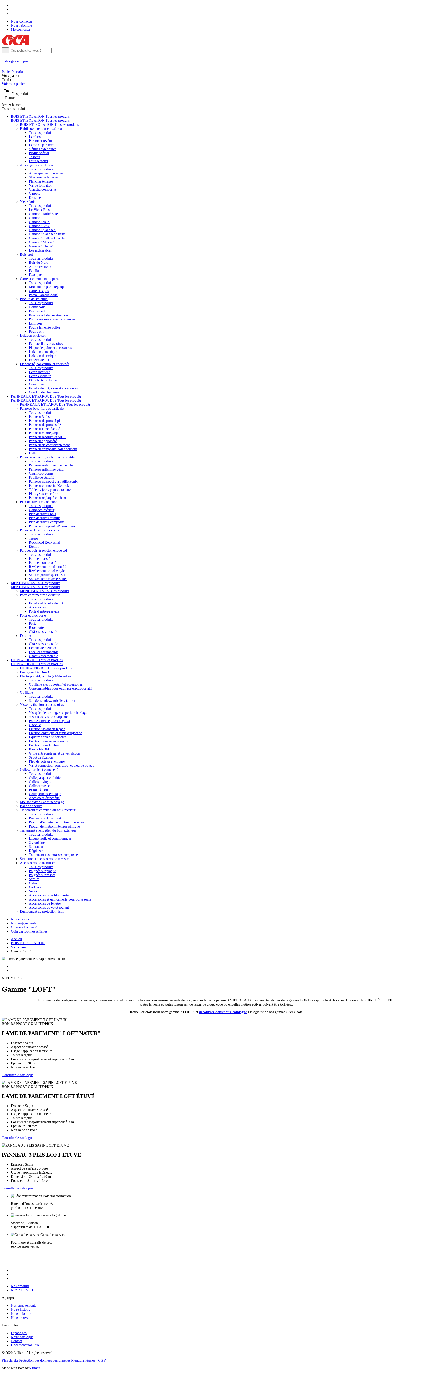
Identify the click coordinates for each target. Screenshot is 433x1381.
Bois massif (37, 311)
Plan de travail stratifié (44, 518)
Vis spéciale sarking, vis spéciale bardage (58, 713)
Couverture (37, 384)
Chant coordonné (41, 473)
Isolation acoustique (43, 352)
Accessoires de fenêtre (45, 903)
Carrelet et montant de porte (39, 279)
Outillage (26, 692)
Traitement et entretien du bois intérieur (47, 810)
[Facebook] (12, 5)
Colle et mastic (39, 786)
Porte (32, 623)
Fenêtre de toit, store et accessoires (53, 388)
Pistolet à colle (39, 790)
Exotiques (36, 275)
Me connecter (20, 29)
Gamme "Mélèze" (42, 242)
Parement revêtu (40, 141)
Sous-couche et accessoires (48, 579)
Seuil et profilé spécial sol (47, 575)
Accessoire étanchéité (44, 798)
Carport (34, 193)
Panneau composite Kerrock (49, 485)
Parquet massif (39, 558)
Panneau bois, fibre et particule (42, 408)
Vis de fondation (40, 185)
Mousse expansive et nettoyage (42, 802)
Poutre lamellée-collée (44, 327)
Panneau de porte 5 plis (45, 421)
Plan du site (10, 1360)
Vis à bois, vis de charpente (48, 717)
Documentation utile (25, 1345)
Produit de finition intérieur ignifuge (54, 826)
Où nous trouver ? (24, 927)
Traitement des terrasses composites (54, 855)
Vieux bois (27, 201)
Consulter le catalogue (17, 1075)
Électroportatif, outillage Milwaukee (45, 676)
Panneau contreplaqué (44, 433)
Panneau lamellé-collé (44, 429)
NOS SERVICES (23, 1290)
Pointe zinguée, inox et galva (49, 721)
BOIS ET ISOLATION (28, 943)
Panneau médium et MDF (47, 437)
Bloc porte (36, 627)
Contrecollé (37, 307)
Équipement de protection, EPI (42, 911)
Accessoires (37, 607)
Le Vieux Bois (39, 210)
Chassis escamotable (43, 644)
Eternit (33, 546)
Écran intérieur (39, 372)
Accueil (16, 939)
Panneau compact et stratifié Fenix (53, 481)
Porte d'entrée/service (44, 611)
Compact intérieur (41, 510)
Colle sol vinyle (40, 782)
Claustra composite (42, 189)
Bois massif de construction (48, 315)
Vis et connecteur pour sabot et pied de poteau (61, 765)
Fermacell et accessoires (46, 343)
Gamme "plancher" (42, 230)
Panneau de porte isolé (45, 425)
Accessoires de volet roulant (49, 907)
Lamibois (35, 323)
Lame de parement (42, 145)
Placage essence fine (43, 494)
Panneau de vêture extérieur (39, 530)
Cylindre (35, 883)
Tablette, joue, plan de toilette (50, 490)
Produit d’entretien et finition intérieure (56, 822)
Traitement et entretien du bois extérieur (48, 830)
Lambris (35, 137)
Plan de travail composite (46, 522)
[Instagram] (12, 9)
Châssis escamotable (43, 631)
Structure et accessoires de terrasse (44, 859)
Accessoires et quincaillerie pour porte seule (60, 899)
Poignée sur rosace (42, 875)
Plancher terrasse (41, 181)
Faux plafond (38, 161)
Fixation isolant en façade (47, 729)
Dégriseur (36, 851)
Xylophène (37, 842)
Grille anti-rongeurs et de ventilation (54, 753)
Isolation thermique (42, 356)
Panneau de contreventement (49, 445)
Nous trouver (20, 1317)
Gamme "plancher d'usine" (48, 234)
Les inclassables (40, 250)
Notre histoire (20, 1309)
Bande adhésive (31, 806)
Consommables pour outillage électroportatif (60, 688)
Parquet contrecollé (42, 563)
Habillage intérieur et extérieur (41, 128)
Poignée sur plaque (42, 871)
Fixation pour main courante (49, 741)
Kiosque (35, 197)
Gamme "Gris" (39, 226)
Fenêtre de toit (39, 360)
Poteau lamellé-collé (43, 295)
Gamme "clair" (39, 222)
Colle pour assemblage (45, 794)
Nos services (20, 919)
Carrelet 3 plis (39, 291)
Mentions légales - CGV (88, 1360)
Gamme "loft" (39, 218)
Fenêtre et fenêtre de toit (46, 603)
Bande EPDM (39, 749)
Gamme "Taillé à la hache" (48, 238)
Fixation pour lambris (44, 745)
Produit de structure (34, 299)
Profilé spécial (39, 153)
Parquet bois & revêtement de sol (43, 550)
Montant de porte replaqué (47, 287)
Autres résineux (40, 266)
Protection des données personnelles (44, 1360)
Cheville (35, 725)
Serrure (34, 879)
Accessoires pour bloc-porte (49, 895)
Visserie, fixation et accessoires (42, 705)
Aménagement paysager (46, 173)
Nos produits (20, 1286)
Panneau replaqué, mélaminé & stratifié (48, 457)
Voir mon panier (13, 84)
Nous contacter (21, 21)
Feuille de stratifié (41, 477)
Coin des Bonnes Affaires (29, 931)
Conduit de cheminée (44, 392)
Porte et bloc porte (33, 615)
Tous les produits (41, 133)
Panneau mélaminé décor (46, 469)
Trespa (33, 538)
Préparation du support (45, 818)
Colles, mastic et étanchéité (39, 769)
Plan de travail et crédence (38, 502)
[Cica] (15, 45)
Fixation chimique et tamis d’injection (55, 733)
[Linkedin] (12, 14)
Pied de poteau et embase (47, 761)
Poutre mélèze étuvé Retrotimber (52, 319)
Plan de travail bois (42, 514)
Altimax (34, 1368)
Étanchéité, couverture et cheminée (44, 364)
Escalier (25, 636)
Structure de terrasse (43, 177)
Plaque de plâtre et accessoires (50, 348)
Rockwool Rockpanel (44, 542)
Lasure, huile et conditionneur (50, 838)
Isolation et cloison (33, 335)
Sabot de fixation (41, 757)
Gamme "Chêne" (41, 246)
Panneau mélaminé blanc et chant (52, 465)
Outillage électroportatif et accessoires (56, 684)
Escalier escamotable (43, 652)
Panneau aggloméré (43, 441)
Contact (16, 1341)
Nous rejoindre (21, 25)
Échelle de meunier (42, 648)
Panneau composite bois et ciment (53, 449)
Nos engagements (23, 923)
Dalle (33, 453)
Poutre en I (36, 331)
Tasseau (34, 157)
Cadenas (35, 887)
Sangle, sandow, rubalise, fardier (52, 700)
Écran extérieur (40, 376)
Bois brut (26, 254)
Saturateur (36, 846)
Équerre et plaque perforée (48, 737)
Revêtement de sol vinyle (47, 571)
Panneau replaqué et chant (47, 498)
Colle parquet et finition (45, 778)
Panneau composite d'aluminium (52, 526)
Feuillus (34, 270)
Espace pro (19, 1333)
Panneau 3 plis (39, 416)
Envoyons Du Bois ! (34, 672)
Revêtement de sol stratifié (47, 567)
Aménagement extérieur (37, 165)
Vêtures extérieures (42, 149)
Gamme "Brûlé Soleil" (45, 214)
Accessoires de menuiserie (38, 863)
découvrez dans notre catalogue (223, 1012)
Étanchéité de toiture (43, 380)
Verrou (34, 891)
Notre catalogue (22, 1337)
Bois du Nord (38, 262)
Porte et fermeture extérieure (40, 595)
